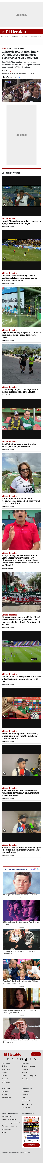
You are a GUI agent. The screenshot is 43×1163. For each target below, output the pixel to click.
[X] (13, 1059)
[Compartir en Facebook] (7, 77)
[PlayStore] (30, 1059)
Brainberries (21, 897)
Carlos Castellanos (7, 395)
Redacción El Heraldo (8, 226)
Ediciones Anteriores (32, 1145)
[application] (21, 90)
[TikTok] (26, 1059)
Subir (35, 1054)
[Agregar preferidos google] (19, 77)
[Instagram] (17, 1059)
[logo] (14, 1054)
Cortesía (8, 71)
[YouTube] (21, 1059)
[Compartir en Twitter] (15, 77)
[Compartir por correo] (11, 77)
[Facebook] (8, 1059)
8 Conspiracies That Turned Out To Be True (20, 895)
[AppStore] (35, 1059)
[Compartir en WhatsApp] (3, 77)
